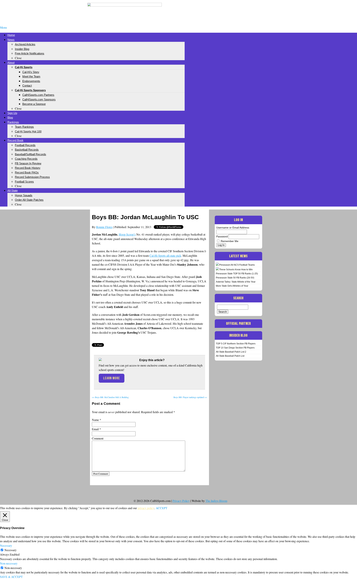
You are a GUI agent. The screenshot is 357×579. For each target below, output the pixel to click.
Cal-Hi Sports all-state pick (165, 255)
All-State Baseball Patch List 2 (231, 352)
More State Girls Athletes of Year (232, 286)
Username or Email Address (232, 227)
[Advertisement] (232, 9)
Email (95, 429)
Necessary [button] (6, 545)
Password (222, 236)
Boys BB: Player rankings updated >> (190, 397)
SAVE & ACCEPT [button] (11, 577)
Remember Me (229, 241)
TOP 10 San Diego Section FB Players (235, 347)
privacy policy (146, 508)
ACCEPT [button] (161, 508)
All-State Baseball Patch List (230, 356)
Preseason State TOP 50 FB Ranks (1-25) (237, 273)
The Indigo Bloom (216, 501)
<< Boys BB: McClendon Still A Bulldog (110, 397)
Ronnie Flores (104, 227)
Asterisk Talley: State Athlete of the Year (235, 281)
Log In (221, 245)
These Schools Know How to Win (236, 269)
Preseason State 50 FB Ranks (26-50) (235, 277)
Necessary (10, 550)
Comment (97, 438)
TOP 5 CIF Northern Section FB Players (235, 343)
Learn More (111, 378)
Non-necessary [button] (8, 563)
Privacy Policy (181, 501)
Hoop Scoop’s (127, 234)
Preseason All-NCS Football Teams (237, 265)
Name (95, 420)
